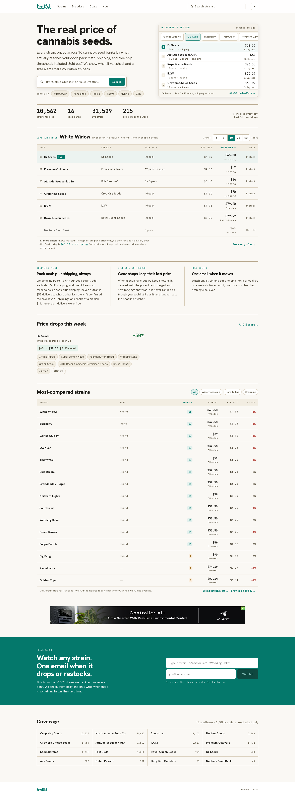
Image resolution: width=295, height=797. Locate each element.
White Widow (75, 136)
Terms (254, 789)
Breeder (106, 147)
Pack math (151, 147)
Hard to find (232, 392)
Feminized (80, 94)
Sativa (110, 94)
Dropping (250, 392)
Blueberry (210, 36)
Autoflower (60, 94)
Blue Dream (47, 472)
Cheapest (212, 402)
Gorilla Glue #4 (172, 36)
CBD (138, 94)
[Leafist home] (44, 6)
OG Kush (192, 36)
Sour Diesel (47, 508)
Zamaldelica (47, 568)
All (194, 392)
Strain (44, 402)
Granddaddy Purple (52, 484)
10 (231, 137)
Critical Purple (47, 356)
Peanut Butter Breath (102, 356)
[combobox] (219, 6)
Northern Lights (251, 36)
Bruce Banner (121, 364)
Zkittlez (43, 371)
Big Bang (45, 556)
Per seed (206, 147)
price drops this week (135, 116)
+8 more (59, 371)
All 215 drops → (248, 324)
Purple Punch (48, 544)
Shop (42, 147)
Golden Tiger (48, 580)
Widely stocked (211, 392)
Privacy (245, 789)
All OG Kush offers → (242, 93)
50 (246, 137)
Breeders (78, 6)
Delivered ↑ (228, 147)
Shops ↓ (187, 402)
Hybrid (125, 94)
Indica (96, 94)
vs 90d (251, 402)
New (105, 6)
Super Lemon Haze (72, 356)
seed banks (74, 116)
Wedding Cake (128, 356)
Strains (61, 6)
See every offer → (244, 244)
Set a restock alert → (215, 590)
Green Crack (46, 364)
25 (238, 137)
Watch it (247, 674)
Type (123, 402)
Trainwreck (228, 36)
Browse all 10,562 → (243, 590)
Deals (93, 6)
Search (117, 82)
